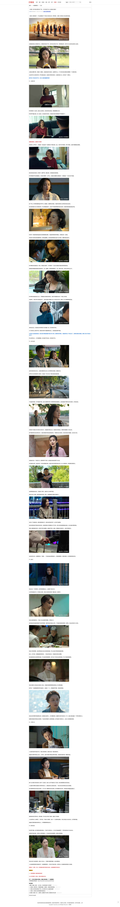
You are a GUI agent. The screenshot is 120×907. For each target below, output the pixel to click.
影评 (52, 2)
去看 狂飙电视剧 (47, 11)
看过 (90, 2)
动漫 (46, 2)
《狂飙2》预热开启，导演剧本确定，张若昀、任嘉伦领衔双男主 (42, 887)
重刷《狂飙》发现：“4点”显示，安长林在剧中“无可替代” (41, 885)
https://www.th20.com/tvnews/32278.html (46, 880)
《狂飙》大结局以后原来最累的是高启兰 (38, 890)
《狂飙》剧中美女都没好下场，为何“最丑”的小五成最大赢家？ (42, 888)
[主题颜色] (118, 902)
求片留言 (59, 2)
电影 (40, 2)
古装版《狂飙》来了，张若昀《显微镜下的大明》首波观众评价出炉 (43, 892)
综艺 (49, 2)
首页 (37, 2)
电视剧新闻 (35, 5)
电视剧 (43, 2)
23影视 (30, 11)
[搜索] (80, 2)
